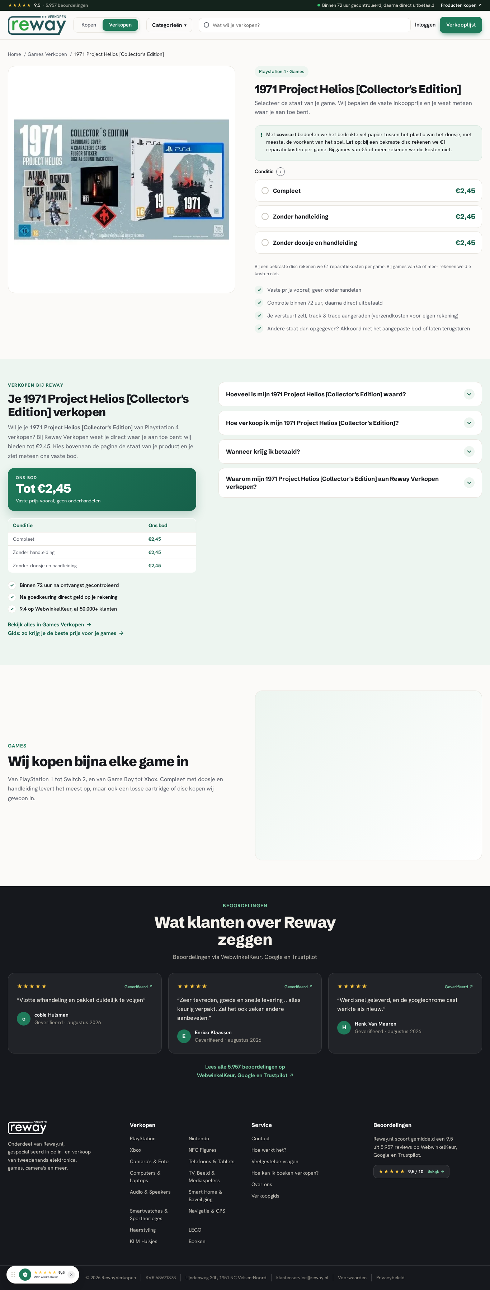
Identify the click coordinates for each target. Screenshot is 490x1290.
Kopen (88, 24)
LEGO (195, 1230)
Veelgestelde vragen (274, 1161)
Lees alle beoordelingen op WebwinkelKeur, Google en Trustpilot (245, 1071)
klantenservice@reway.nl (302, 1278)
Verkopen (120, 24)
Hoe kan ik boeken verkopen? (285, 1173)
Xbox (135, 1150)
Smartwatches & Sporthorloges (149, 1215)
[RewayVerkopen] (37, 25)
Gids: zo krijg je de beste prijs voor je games (66, 633)
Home (14, 54)
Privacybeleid (390, 1278)
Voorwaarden (352, 1278)
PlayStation (143, 1138)
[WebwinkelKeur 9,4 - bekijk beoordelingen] (25, 1274)
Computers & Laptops (145, 1177)
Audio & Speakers (150, 1192)
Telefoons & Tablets (212, 1161)
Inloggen (425, 24)
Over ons (261, 1184)
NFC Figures (203, 1150)
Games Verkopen (47, 54)
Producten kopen (461, 5)
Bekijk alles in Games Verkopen (49, 624)
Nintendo (199, 1138)
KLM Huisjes (143, 1241)
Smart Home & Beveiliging (205, 1196)
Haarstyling (143, 1230)
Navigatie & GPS (207, 1211)
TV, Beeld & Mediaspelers (204, 1177)
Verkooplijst (461, 24)
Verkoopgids (265, 1196)
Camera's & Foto (149, 1161)
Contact (260, 1138)
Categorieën (169, 25)
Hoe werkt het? (268, 1150)
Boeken (197, 1241)
